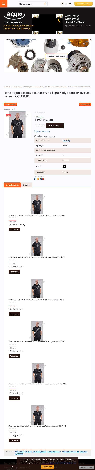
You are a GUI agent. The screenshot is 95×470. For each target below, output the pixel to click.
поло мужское (54, 451)
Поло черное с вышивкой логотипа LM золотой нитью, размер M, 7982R (37, 215)
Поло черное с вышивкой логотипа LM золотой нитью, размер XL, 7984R (37, 342)
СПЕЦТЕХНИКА (13, 22)
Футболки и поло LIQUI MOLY (56, 86)
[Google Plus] (43, 178)
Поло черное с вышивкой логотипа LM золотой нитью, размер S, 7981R (37, 257)
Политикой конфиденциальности (63, 463)
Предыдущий (10, 104)
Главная (7, 86)
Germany (66, 140)
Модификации (12, 185)
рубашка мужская (70, 451)
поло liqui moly (40, 451)
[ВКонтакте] (35, 178)
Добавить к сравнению (45, 136)
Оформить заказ (83, 3)
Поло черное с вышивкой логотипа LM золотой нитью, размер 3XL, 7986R (37, 426)
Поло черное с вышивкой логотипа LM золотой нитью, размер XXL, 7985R (37, 384)
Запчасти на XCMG (56, 56)
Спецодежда (17, 86)
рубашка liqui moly (23, 451)
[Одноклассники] (38, 178)
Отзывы (26, 185)
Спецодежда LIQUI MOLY (33, 86)
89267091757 (72, 19)
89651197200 (72, 16)
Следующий (85, 104)
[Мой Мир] (41, 178)
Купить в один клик (42, 131)
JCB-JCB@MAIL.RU (75, 21)
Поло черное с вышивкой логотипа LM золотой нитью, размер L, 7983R (36, 299)
